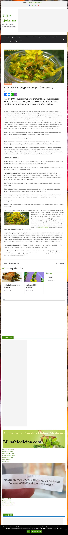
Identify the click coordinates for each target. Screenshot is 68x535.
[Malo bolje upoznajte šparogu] (12, 273)
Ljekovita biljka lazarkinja (34, 2)
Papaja (50, 277)
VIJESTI (40, 37)
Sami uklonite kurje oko (11, 263)
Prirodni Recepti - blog (8, 455)
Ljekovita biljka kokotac (31, 286)
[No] (66, 530)
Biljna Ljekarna (6, 459)
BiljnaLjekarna (16, 91)
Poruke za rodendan (8, 505)
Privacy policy (36, 531)
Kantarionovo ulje (43, 227)
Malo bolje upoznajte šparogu (12, 286)
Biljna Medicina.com (8, 449)
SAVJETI (34, 37)
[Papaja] (49, 273)
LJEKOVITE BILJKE (16, 37)
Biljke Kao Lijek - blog (8, 453)
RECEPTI (47, 37)
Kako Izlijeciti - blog (7, 457)
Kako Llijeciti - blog (7, 451)
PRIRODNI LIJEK (8, 41)
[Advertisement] (43, 20)
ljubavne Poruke (6, 498)
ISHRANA (26, 37)
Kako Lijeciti (5, 462)
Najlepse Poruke (6, 501)
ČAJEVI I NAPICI (19, 41)
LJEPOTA (54, 37)
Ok (28, 531)
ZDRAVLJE (6, 37)
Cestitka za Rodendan (8, 503)
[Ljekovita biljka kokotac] (34, 273)
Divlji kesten (60, 263)
